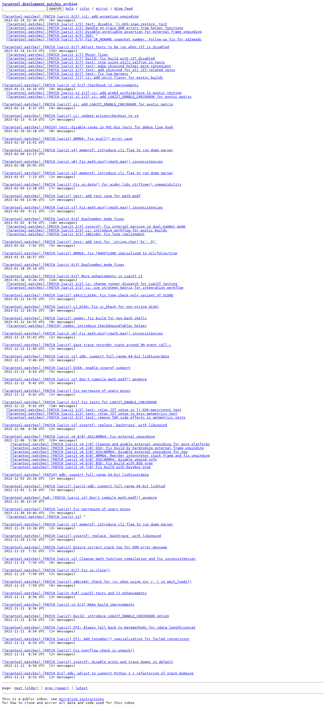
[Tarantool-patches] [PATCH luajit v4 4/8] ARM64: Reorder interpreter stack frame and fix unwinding (110, 455)
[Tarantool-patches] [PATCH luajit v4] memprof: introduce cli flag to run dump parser (87, 150)
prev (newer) (57, 688)
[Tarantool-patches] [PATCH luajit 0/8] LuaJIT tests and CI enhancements (74, 593)
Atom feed (123, 8)
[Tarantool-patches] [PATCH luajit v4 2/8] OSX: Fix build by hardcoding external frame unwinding (107, 448)
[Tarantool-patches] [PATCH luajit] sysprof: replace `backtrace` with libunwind (81, 536)
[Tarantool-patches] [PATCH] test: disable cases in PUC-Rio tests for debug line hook (87, 127)
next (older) (26, 688)
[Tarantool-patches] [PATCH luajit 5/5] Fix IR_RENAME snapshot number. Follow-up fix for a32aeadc (104, 39)
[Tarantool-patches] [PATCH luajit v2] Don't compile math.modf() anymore (74, 379)
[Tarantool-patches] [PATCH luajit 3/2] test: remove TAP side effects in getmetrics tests (95, 417)
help (69, 8)
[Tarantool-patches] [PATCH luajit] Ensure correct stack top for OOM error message (84, 547)
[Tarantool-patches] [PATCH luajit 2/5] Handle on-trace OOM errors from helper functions (94, 28)
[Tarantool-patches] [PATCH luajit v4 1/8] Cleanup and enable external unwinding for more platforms (110, 444)
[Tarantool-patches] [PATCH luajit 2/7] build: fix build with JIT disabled (80, 58)
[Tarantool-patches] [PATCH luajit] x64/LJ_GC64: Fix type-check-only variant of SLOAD (87, 295)
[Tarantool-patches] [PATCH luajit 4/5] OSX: (50, 35)
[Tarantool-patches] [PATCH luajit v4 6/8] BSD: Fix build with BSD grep (81, 463)
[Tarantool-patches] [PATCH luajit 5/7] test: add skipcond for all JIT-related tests (90, 70)
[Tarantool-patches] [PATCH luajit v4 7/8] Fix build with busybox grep (80, 467)
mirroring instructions (81, 699)
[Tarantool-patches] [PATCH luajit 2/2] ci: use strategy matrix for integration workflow (94, 287)
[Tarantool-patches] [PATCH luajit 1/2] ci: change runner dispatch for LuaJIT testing (91, 284)
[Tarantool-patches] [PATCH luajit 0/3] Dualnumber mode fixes (63, 219)
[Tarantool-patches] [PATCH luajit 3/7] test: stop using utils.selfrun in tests (85, 62)
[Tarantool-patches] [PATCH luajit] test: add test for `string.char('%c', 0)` (79, 242)
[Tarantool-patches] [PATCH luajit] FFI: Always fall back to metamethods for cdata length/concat (99, 627)
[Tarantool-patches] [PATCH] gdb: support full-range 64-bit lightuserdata (75, 475)
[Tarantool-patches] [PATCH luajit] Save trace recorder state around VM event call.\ (86, 345)
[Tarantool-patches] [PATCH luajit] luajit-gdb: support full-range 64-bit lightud (83, 486)
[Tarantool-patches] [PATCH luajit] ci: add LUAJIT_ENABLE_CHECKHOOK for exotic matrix (87, 104)
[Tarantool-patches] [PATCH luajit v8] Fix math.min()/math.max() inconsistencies (82, 161)
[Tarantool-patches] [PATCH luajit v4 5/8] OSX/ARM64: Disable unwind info (83, 459)
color (85, 8)
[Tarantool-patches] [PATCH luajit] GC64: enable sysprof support (66, 368)
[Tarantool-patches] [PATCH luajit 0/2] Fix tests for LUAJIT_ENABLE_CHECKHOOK (79, 402)
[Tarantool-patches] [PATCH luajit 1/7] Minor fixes (57, 55)
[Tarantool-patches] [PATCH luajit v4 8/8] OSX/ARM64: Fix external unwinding (78, 436)
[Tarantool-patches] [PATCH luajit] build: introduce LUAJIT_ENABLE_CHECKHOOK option (85, 616)
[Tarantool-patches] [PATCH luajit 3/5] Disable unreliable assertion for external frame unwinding (104, 32)
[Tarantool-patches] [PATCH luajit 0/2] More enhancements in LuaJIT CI (72, 276)
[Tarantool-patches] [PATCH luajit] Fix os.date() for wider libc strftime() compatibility (91, 184)
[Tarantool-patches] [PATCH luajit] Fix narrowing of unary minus (66, 391)
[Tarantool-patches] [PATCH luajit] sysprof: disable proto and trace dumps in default (87, 662)
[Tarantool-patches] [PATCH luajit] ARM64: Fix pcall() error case (67, 139)
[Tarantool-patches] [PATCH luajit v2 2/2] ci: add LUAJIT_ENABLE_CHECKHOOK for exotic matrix (99, 97)
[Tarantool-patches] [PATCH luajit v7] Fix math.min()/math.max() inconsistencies (82, 207)
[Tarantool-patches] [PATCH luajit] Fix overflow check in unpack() (68, 650)
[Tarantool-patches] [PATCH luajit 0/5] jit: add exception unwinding (70, 16)
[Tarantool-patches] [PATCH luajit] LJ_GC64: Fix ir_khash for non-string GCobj (80, 307)
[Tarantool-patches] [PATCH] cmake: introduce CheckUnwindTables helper (76, 326)
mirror (102, 8)
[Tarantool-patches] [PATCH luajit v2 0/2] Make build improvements (68, 604)
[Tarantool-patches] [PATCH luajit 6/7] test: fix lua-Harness (67, 74)
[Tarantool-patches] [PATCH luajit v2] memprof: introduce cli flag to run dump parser (87, 524)
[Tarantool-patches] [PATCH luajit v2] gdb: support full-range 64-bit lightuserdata (85, 356)
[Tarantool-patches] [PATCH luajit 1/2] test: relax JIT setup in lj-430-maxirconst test (93, 410)
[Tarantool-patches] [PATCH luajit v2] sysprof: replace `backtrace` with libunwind (84, 425)
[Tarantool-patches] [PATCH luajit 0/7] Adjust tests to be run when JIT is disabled (85, 47)
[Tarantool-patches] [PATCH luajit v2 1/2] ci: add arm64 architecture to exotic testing (93, 93)
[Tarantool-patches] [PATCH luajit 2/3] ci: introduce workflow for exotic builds (86, 230)
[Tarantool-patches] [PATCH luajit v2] (44, 517)
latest (81, 688)
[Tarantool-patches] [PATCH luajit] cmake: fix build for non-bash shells (74, 318)
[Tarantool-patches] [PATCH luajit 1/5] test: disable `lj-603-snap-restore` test (86, 24)
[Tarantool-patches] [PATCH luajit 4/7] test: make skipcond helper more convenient (88, 66)
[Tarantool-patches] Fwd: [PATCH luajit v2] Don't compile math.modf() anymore (79, 497)
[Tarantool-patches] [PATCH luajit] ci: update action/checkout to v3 (70, 116)
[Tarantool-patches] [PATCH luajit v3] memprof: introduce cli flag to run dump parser (87, 173)
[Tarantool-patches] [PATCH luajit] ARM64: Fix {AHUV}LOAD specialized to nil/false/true (89, 253)
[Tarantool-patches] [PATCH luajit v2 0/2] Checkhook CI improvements (70, 85)
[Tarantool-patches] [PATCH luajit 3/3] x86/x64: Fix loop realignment (75, 234)
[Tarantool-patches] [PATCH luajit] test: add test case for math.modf (71, 196)
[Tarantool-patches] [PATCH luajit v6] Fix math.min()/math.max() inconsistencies (82, 333)
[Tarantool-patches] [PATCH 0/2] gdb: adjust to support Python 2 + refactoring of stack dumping (98, 673)
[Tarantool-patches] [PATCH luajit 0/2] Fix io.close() (56, 570)
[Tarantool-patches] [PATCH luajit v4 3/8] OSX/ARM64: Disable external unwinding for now (98, 452)
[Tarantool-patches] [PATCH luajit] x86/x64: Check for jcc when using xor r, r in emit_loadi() (97, 582)
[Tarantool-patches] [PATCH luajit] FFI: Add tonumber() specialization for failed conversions (95, 639)
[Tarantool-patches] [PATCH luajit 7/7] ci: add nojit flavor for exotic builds (84, 77)
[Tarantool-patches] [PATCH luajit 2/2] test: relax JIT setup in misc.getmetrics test (91, 413)
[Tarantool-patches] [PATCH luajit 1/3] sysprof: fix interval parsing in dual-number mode (95, 226)
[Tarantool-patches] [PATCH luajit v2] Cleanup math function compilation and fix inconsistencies (99, 559)
